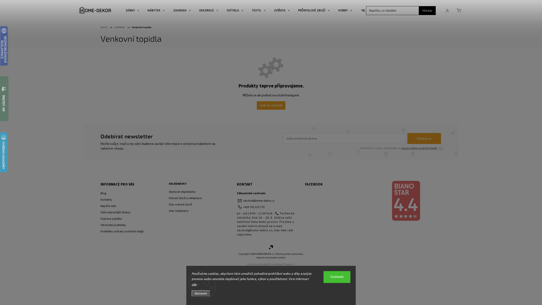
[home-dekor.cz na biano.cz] (405, 201)
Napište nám (108, 206)
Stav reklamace (178, 211)
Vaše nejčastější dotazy (116, 212)
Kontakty (106, 200)
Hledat (427, 10)
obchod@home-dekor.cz (259, 201)
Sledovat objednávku (182, 192)
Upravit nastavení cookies (271, 257)
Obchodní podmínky (113, 225)
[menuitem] (132, 10)
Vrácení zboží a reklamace (185, 198)
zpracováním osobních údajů (419, 148)
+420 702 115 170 (253, 207)
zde (194, 284)
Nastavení (201, 293)
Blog (103, 193)
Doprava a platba (111, 219)
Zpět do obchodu (271, 105)
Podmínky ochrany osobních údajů (122, 231)
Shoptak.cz (289, 264)
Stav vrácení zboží (180, 204)
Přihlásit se (424, 138)
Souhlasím (337, 277)
